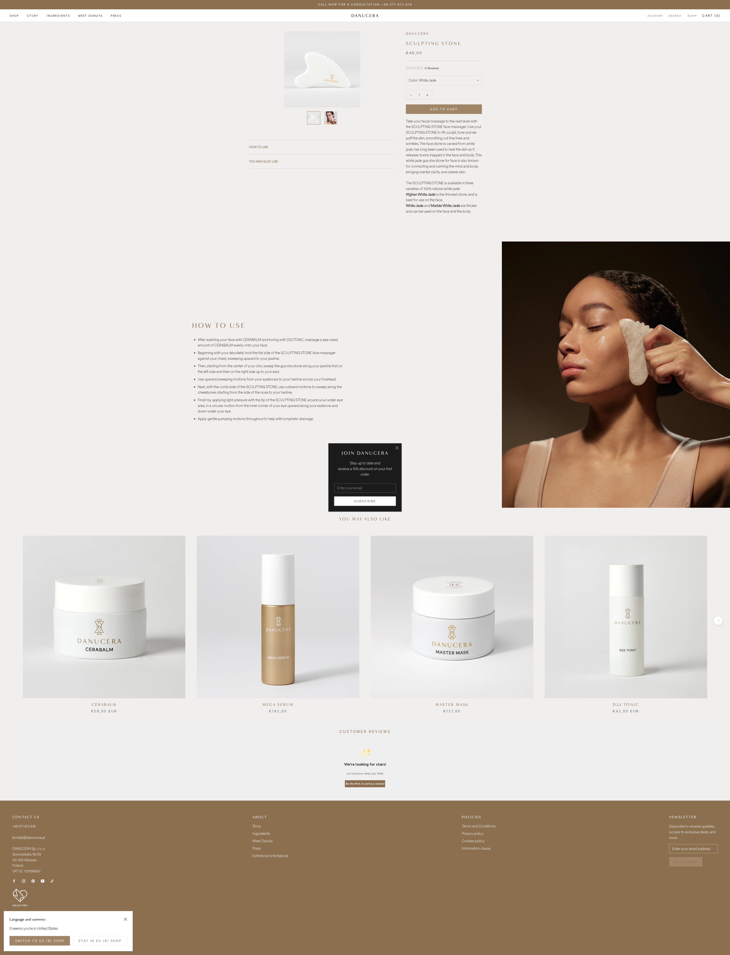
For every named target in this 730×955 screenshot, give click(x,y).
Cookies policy (473, 841)
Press (256, 848)
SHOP (14, 15)
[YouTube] (42, 881)
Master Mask (452, 704)
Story (256, 826)
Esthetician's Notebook (270, 856)
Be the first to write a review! (365, 784)
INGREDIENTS (58, 15)
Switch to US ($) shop (39, 941)
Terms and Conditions (479, 826)
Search (675, 15)
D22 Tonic (626, 704)
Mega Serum (278, 704)
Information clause (476, 848)
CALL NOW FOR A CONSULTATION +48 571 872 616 (365, 4)
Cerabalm (104, 704)
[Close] (397, 448)
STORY (33, 15)
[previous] (12, 620)
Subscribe (365, 501)
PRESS (116, 15)
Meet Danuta (262, 841)
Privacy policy (472, 833)
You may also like (263, 161)
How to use (258, 147)
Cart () (711, 15)
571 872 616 (27, 826)
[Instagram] (23, 881)
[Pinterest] (33, 881)
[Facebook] (14, 881)
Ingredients (261, 833)
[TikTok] (52, 881)
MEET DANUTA (90, 15)
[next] (718, 620)
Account (655, 15)
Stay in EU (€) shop (100, 941)
